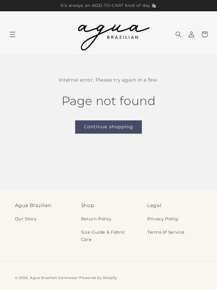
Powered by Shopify (98, 278)
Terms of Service (165, 232)
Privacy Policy (163, 218)
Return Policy (96, 218)
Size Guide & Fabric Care (103, 236)
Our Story (26, 218)
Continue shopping (108, 126)
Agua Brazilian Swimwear (54, 278)
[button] (12, 34)
